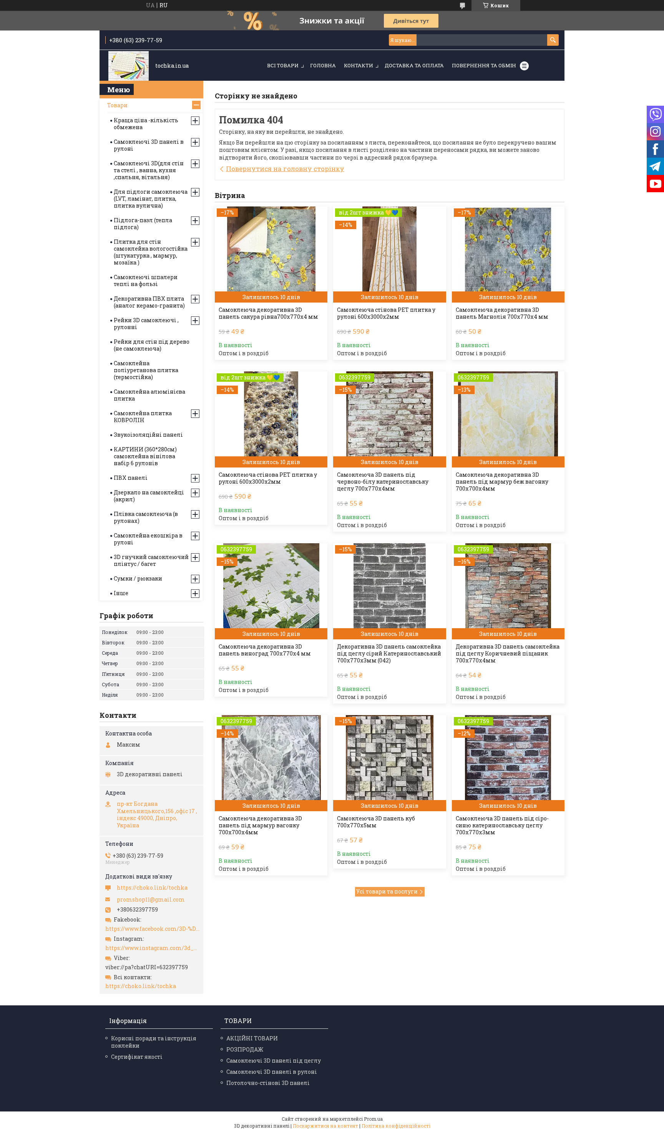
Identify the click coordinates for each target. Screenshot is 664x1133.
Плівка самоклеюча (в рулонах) (146, 517)
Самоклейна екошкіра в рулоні (148, 539)
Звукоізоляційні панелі (148, 434)
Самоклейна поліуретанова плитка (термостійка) (146, 370)
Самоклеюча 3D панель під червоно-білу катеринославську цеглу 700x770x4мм (382, 481)
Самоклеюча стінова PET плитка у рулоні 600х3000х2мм (386, 313)
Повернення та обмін (484, 65)
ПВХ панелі (131, 477)
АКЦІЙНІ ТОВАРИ (252, 1038)
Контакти (358, 65)
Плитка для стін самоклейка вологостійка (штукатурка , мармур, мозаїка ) (151, 252)
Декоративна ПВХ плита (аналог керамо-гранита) (149, 302)
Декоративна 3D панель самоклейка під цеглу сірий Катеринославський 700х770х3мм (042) (389, 653)
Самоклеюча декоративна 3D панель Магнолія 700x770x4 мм (502, 313)
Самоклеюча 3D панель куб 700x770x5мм (376, 822)
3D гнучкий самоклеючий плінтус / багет (151, 560)
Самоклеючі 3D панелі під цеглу (273, 1060)
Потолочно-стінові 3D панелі (268, 1082)
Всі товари (283, 65)
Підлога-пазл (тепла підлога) (143, 223)
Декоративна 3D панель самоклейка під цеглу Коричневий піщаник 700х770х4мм (507, 653)
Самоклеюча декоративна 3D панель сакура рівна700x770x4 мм (268, 313)
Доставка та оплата (414, 65)
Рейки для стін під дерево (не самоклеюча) (151, 345)
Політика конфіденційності (396, 1126)
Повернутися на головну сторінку (285, 168)
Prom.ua (373, 1119)
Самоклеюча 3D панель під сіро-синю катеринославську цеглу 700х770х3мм (502, 825)
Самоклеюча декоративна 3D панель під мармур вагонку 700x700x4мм (260, 825)
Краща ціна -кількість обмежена (146, 123)
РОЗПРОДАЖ (244, 1049)
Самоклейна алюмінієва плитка (149, 395)
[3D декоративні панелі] (128, 66)
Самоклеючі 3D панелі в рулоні (149, 145)
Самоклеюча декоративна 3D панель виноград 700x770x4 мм (265, 650)
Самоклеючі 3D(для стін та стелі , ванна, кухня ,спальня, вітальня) (149, 170)
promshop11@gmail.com (151, 899)
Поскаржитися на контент (325, 1126)
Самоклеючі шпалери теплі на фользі (146, 280)
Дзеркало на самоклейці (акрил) (149, 496)
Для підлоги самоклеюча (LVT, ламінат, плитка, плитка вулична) (151, 198)
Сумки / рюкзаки (138, 578)
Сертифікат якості (137, 1056)
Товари (117, 105)
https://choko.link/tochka (152, 887)
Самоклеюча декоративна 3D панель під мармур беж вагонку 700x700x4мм (502, 481)
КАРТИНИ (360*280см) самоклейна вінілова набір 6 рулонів (145, 456)
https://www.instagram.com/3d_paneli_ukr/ (152, 948)
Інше (121, 593)
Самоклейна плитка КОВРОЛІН (143, 416)
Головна (323, 65)
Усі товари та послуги (387, 891)
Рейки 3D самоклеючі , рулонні (146, 323)
